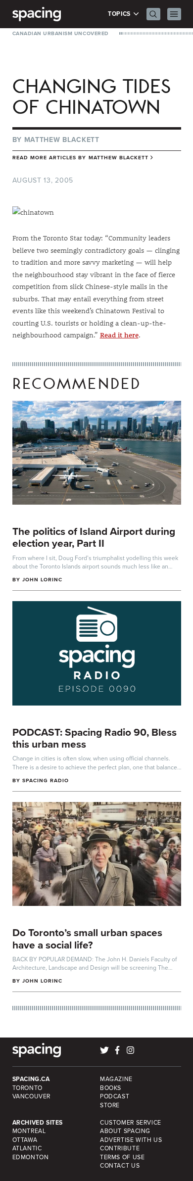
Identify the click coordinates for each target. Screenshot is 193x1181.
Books (110, 1088)
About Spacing (125, 1131)
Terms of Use (122, 1157)
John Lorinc (42, 579)
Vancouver (31, 1096)
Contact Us (120, 1165)
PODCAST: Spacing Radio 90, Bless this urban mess (94, 738)
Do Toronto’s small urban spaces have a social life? (87, 938)
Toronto (27, 1088)
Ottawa (25, 1139)
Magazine (116, 1079)
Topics (120, 14)
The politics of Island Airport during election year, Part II (93, 537)
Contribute (120, 1148)
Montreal (29, 1131)
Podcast (114, 1096)
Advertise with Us (131, 1139)
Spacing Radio (45, 780)
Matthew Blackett (61, 140)
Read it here (119, 335)
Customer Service (130, 1122)
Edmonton (30, 1157)
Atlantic (27, 1148)
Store (110, 1105)
